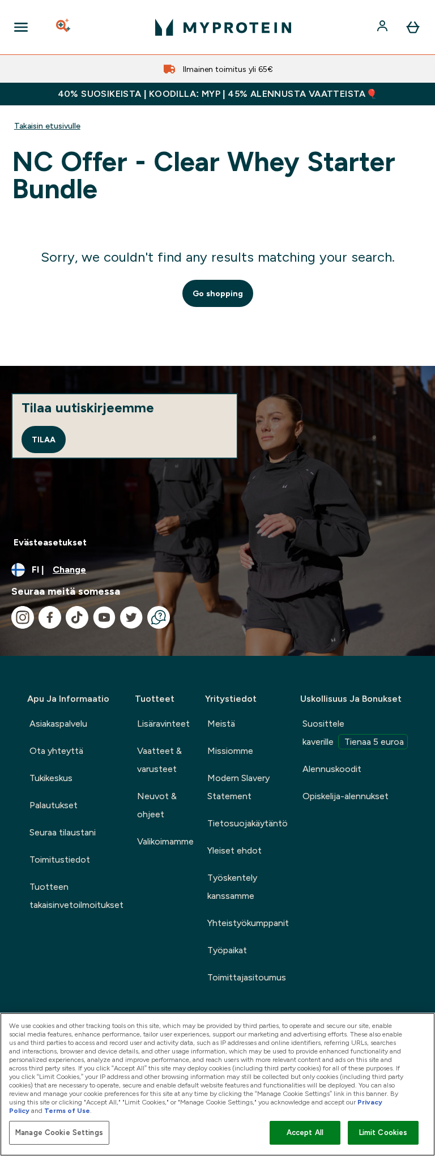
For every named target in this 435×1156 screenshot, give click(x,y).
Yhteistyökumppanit (248, 923)
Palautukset (53, 805)
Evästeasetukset (50, 542)
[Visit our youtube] (104, 617)
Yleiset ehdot (234, 850)
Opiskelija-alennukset (345, 796)
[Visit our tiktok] (77, 617)
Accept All (305, 1132)
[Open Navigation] (21, 27)
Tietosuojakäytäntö (247, 823)
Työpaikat (227, 950)
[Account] (383, 27)
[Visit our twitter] (131, 617)
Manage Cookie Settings (59, 1132)
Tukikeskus (50, 778)
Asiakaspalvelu (58, 723)
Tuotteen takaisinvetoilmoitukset (76, 896)
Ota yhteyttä (56, 751)
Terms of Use (67, 1111)
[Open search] (64, 27)
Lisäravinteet (163, 723)
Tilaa (44, 439)
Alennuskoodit (331, 769)
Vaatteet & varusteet (159, 760)
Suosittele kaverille (353, 733)
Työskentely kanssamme (232, 887)
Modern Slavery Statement (238, 787)
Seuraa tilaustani (62, 832)
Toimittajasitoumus (246, 977)
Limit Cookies (383, 1132)
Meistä (221, 723)
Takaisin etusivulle (47, 125)
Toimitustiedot (59, 859)
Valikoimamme (165, 841)
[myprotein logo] (223, 27)
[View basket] (413, 27)
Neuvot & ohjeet (157, 805)
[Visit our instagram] (22, 617)
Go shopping (218, 293)
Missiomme (230, 751)
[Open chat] (158, 617)
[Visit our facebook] (50, 617)
